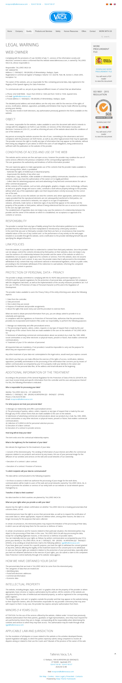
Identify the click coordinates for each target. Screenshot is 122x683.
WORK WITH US (105, 31)
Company (19, 31)
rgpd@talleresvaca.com (22, 96)
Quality (29, 31)
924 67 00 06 (36, 4)
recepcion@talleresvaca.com (17, 4)
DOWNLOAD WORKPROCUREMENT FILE (103, 70)
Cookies (51, 676)
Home (9, 31)
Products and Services (43, 31)
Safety (58, 31)
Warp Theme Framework (66, 679)
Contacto (79, 676)
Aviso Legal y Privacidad (65, 676)
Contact (93, 31)
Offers (84, 31)
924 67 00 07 (50, 4)
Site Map (42, 676)
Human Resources (71, 31)
